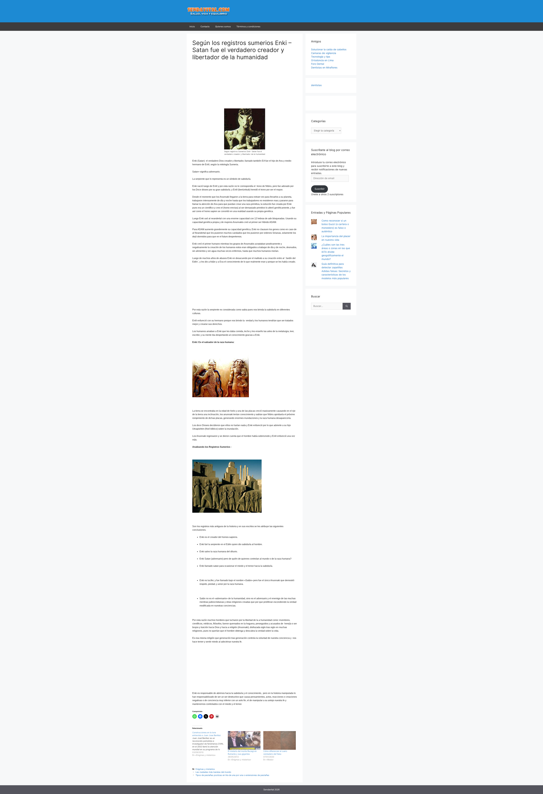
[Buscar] (347, 306)
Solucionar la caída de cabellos (328, 49)
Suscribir (320, 188)
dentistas (316, 85)
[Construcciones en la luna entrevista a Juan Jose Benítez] (210, 744)
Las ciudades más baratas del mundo (213, 772)
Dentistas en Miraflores (324, 67)
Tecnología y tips (320, 56)
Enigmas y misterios (205, 769)
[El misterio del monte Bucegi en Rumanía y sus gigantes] (244, 740)
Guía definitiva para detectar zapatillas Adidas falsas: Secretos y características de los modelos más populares (336, 271)
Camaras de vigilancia (323, 53)
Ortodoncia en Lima (322, 60)
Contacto (205, 26)
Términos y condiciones (248, 26)
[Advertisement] (216, 86)
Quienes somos (223, 26)
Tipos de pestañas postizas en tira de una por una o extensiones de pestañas (232, 775)
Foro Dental (317, 63)
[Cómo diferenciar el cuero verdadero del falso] (279, 740)
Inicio (192, 26)
